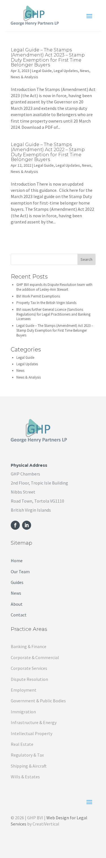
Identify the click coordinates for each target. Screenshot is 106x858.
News (84, 70)
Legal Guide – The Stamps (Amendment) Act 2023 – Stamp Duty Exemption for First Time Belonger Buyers (48, 57)
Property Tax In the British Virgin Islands (46, 302)
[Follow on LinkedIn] (26, 525)
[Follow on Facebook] (15, 525)
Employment (23, 690)
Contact (19, 615)
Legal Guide (42, 70)
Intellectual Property (31, 733)
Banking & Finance (28, 646)
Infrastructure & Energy (34, 722)
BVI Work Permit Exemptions (38, 296)
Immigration (23, 711)
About (17, 604)
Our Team (20, 571)
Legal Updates (66, 70)
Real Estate (22, 744)
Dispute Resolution (29, 679)
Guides (17, 582)
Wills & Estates (25, 776)
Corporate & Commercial (35, 657)
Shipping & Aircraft (29, 766)
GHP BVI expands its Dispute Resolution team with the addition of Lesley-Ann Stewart (54, 287)
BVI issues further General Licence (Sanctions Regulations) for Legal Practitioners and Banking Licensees (53, 314)
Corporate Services (29, 668)
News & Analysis (24, 76)
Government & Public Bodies (38, 700)
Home (17, 560)
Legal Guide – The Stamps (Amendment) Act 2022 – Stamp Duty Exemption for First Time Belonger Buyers (48, 152)
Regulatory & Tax (27, 755)
